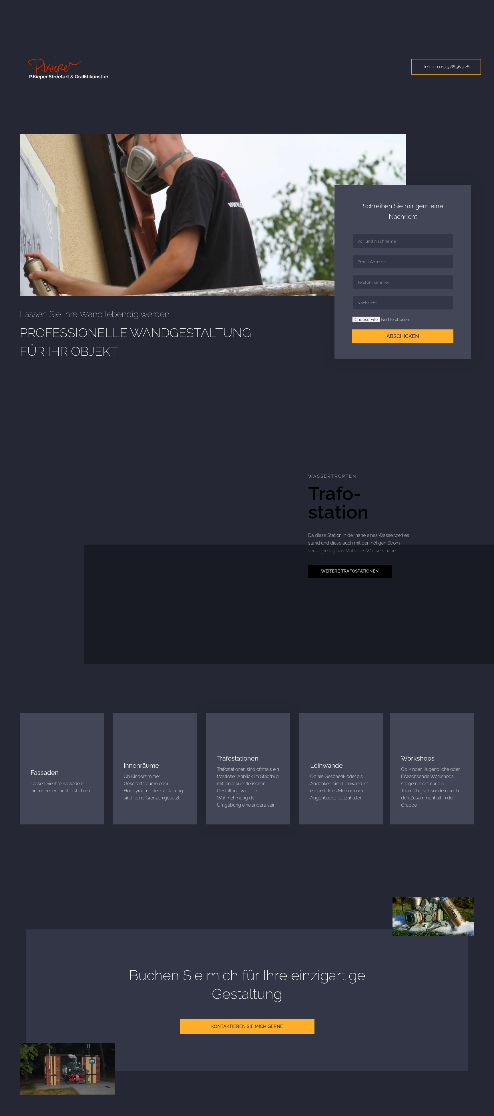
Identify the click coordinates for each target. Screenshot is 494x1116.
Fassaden (45, 772)
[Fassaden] (39, 751)
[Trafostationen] (225, 737)
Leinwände (326, 765)
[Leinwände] (318, 744)
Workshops (418, 758)
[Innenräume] (132, 744)
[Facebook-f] (252, 1099)
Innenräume (141, 765)
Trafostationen (237, 758)
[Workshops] (409, 737)
